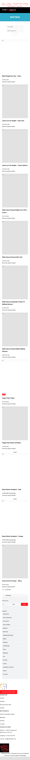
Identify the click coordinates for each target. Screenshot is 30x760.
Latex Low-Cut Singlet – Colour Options (14, 165)
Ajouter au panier (6, 81)
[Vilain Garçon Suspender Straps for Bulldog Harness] (15, 282)
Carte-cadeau (6, 624)
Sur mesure (6, 621)
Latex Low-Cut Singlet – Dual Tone (13, 121)
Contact (2, 708)
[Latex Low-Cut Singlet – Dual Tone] (15, 101)
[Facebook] (0, 742)
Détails (13, 81)
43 (5, 589)
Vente (4, 649)
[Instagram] (3, 742)
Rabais (4, 638)
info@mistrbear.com (10, 739)
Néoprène (5, 653)
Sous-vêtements (7, 617)
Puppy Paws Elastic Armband (11, 443)
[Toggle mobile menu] (27, 9)
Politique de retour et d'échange (19, 753)
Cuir (4, 656)
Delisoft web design (20, 755)
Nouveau (5, 642)
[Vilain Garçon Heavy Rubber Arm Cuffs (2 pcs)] (15, 190)
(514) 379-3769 (10, 735)
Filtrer (24, 604)
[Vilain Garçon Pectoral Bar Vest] (15, 238)
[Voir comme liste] (16, 34)
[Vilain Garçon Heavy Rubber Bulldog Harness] (15, 329)
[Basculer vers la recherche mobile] (24, 9)
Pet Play (5, 660)
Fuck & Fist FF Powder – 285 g (12, 581)
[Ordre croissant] (22, 26)
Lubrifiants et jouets (8, 667)
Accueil (2, 698)
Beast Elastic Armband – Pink (11, 489)
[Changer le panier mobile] (22, 9)
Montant (5, 628)
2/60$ (4, 394)
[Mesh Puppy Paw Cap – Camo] (15, 56)
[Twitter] (5, 742)
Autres (4, 670)
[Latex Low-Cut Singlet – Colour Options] (15, 146)
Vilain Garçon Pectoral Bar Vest (12, 257)
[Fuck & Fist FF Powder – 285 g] (15, 561)
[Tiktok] (8, 742)
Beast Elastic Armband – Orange (12, 536)
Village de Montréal (8, 635)
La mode (5, 674)
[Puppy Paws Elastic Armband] (15, 423)
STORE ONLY (6, 646)
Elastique (5, 631)
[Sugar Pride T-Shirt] (15, 376)
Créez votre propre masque (7, 714)
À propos (2, 701)
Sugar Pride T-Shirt (8, 398)
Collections (6, 614)
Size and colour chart (8, 692)
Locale (4, 663)
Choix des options (7, 263)
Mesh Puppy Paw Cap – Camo (11, 76)
